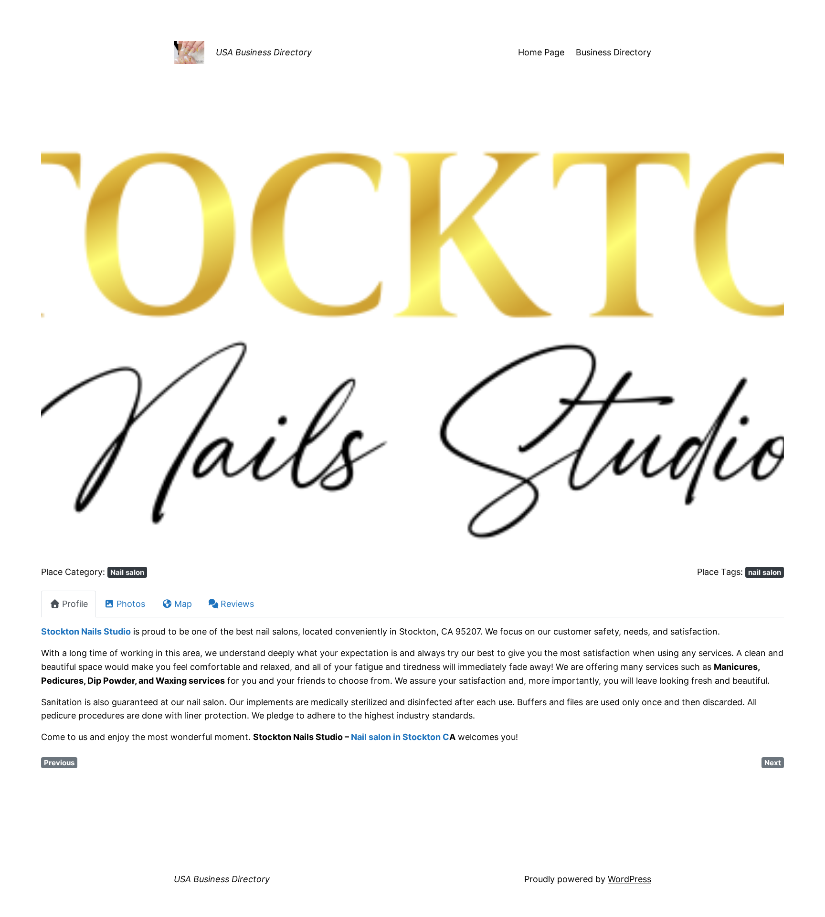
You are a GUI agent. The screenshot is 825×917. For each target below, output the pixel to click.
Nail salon (127, 572)
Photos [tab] (130, 604)
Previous (59, 762)
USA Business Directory (264, 52)
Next (772, 762)
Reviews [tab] (237, 604)
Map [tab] (183, 604)
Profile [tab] (75, 604)
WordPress (629, 879)
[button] (96, 345)
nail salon (764, 572)
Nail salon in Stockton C (400, 737)
